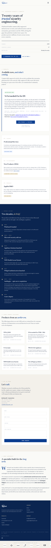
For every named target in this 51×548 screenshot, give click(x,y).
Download (4, 518)
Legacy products (30, 512)
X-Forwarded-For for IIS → (11, 56)
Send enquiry (25, 440)
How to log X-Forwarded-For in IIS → (19, 116)
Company (6, 423)
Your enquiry (7, 429)
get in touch (16, 170)
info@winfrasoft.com (7, 404)
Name (5, 410)
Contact (28, 510)
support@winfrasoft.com (32, 520)
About (28, 507)
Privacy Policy (5, 535)
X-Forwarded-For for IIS (7, 520)
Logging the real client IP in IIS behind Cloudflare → (27, 115)
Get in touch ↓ (26, 56)
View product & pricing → (25, 122)
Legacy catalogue (5, 524)
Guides (3, 522)
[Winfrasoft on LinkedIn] (2, 538)
